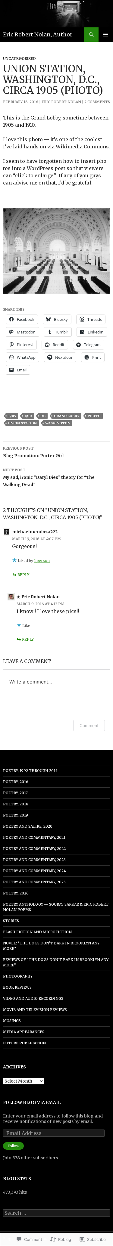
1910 (28, 416)
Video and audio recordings (33, 998)
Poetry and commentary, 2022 (34, 848)
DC (43, 416)
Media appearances (23, 1032)
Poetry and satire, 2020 (27, 826)
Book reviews (17, 987)
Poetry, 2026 (16, 893)
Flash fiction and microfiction (37, 932)
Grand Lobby (66, 416)
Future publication (24, 1043)
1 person (42, 560)
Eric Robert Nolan (61, 102)
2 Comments (97, 102)
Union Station (22, 423)
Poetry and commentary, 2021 (34, 837)
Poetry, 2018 (15, 804)
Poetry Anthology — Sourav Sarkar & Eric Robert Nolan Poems (55, 907)
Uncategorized (19, 58)
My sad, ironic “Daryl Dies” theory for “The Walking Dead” (49, 477)
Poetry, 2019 (15, 815)
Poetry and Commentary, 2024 (34, 871)
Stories (11, 921)
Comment (89, 725)
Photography (18, 976)
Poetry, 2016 (15, 782)
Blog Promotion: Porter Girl (33, 452)
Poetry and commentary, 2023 (34, 859)
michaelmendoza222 (35, 532)
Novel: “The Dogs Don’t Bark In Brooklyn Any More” (51, 946)
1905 (12, 416)
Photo (94, 416)
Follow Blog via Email (32, 1102)
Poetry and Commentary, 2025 (34, 882)
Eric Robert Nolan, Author (37, 34)
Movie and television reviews (35, 1009)
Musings (12, 1020)
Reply (23, 574)
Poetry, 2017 (15, 793)
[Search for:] (56, 1213)
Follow (13, 1146)
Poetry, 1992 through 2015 (30, 770)
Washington (57, 423)
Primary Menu (106, 34)
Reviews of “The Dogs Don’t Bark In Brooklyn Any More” (55, 962)
